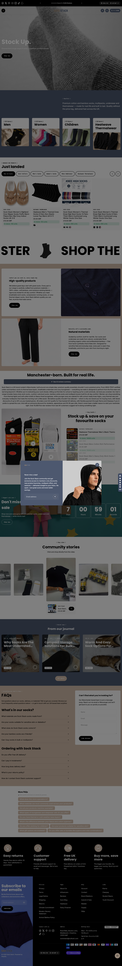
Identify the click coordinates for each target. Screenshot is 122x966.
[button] (120, 483)
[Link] (27, 465)
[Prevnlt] (55, 497)
